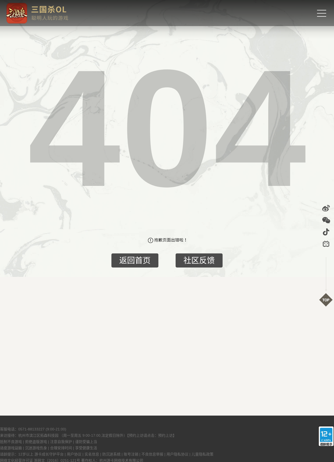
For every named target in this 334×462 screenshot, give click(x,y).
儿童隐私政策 (202, 454)
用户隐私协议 (177, 454)
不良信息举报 (152, 454)
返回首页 (135, 260)
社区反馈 (199, 260)
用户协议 (74, 454)
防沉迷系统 (111, 454)
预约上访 (165, 435)
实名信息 (92, 454)
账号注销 (131, 454)
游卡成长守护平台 (49, 454)
